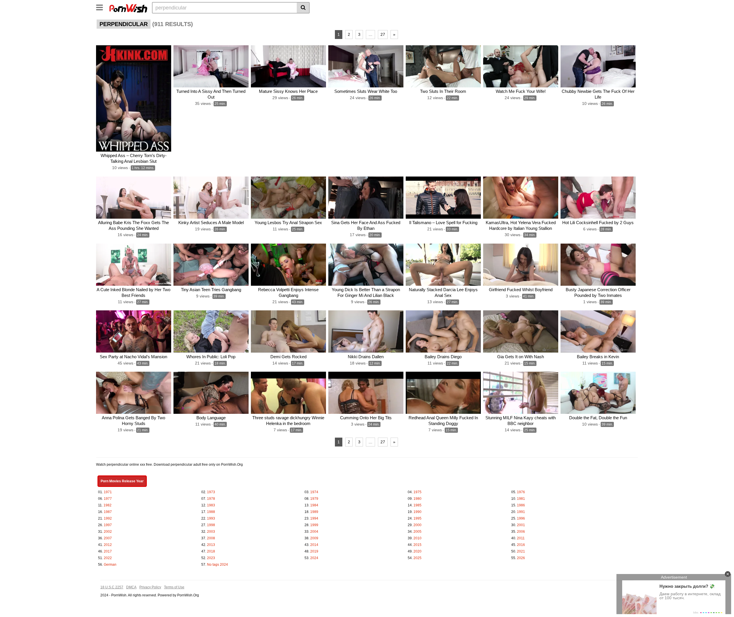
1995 (417, 518)
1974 (314, 492)
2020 (417, 551)
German (110, 565)
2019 (314, 551)
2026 (521, 558)
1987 (108, 512)
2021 (521, 551)
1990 (417, 512)
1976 (521, 492)
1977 (108, 499)
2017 (108, 551)
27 (382, 34)
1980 (417, 499)
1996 (521, 518)
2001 (521, 525)
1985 (417, 505)
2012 (108, 545)
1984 (314, 505)
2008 (211, 538)
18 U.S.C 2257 (111, 587)
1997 (108, 525)
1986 (521, 505)
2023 (211, 558)
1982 (108, 505)
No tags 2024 (217, 565)
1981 (521, 499)
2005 (417, 532)
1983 (211, 505)
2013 (211, 545)
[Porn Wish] (128, 7)
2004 (314, 532)
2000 (417, 525)
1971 (108, 492)
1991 (521, 512)
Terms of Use (174, 587)
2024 (314, 558)
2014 (314, 545)
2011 (521, 538)
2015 (417, 545)
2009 (314, 538)
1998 (211, 525)
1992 (108, 518)
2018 (211, 551)
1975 (417, 492)
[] (303, 7)
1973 (211, 492)
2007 (108, 538)
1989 (314, 512)
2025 (417, 558)
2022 (108, 558)
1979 (314, 499)
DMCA (131, 587)
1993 (211, 518)
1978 (211, 499)
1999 (314, 525)
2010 (417, 538)
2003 (211, 532)
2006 (521, 532)
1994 (314, 518)
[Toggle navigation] (101, 7)
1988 (211, 512)
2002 (108, 532)
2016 (521, 545)
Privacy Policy (150, 587)
